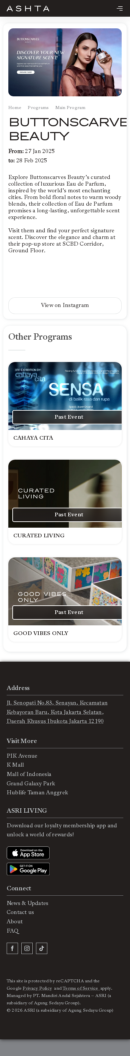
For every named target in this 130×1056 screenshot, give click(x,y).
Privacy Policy (37, 988)
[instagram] (27, 948)
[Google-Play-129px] (28, 865)
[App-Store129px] (28, 849)
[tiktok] (41, 948)
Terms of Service (81, 988)
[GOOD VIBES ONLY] (65, 599)
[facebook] (12, 948)
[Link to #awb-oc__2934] (119, 8)
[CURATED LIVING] (65, 502)
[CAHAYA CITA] (65, 404)
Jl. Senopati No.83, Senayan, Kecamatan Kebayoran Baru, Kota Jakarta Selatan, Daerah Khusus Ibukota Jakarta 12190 (57, 712)
